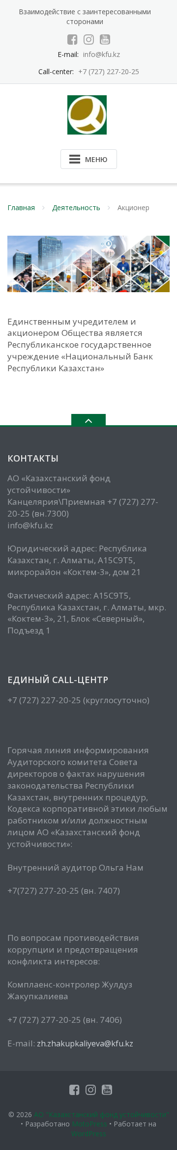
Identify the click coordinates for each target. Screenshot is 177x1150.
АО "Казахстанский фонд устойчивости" (101, 1114)
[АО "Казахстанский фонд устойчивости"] (88, 114)
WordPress (88, 1133)
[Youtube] (105, 39)
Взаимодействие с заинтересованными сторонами (85, 16)
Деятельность (76, 207)
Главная (21, 207)
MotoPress (89, 1123)
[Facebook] (72, 39)
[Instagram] (89, 39)
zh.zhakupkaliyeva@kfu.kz (85, 1043)
